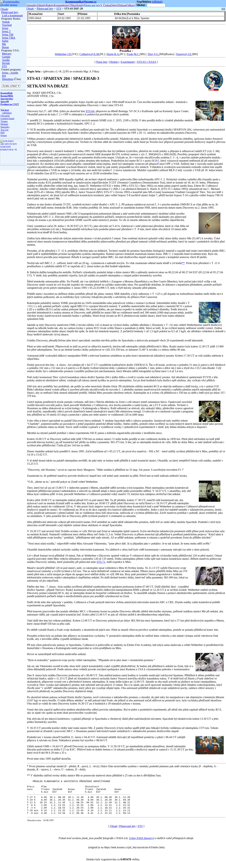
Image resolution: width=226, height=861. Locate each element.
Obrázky (114, 61)
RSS (3, 132)
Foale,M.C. (133, 54)
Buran (5, 47)
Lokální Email (7, 118)
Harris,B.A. (113, 54)
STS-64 (90, 111)
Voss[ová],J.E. (184, 54)
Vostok (6, 21)
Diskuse (121, 5)
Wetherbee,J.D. (63, 54)
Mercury (6, 53)
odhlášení (7, 112)
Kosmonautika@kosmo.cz (80, 1)
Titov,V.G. (153, 54)
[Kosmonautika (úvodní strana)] (13, 6)
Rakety (50, 5)
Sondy (80, 5)
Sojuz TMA (8, 37)
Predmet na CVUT (10, 104)
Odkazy (130, 5)
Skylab (6, 63)
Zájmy (113, 5)
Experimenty (128, 61)
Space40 (5, 101)
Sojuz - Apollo (10, 72)
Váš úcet (5, 110)
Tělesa (72, 5)
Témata (4, 121)
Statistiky (5, 127)
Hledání (4, 124)
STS (4, 66)
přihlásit (157, 1)
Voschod (7, 24)
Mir (4, 44)
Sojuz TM (7, 34)
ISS (4, 75)
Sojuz (5, 28)
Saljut (5, 40)
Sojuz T (6, 31)
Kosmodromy (61, 5)
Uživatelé (5, 115)
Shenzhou (7, 79)
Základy (41, 5)
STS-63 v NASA (146, 61)
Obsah (4, 9)
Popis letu (101, 61)
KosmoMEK (7, 95)
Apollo (6, 59)
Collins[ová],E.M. (89, 54)
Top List (4, 129)
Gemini (6, 56)
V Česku (105, 5)
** (183, 263)
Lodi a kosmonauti (12, 15)
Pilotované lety (92, 5)
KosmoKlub (7, 93)
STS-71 (101, 561)
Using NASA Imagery (141, 838)
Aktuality (31, 5)
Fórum (4, 135)
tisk (223, 8)
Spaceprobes (7, 98)
